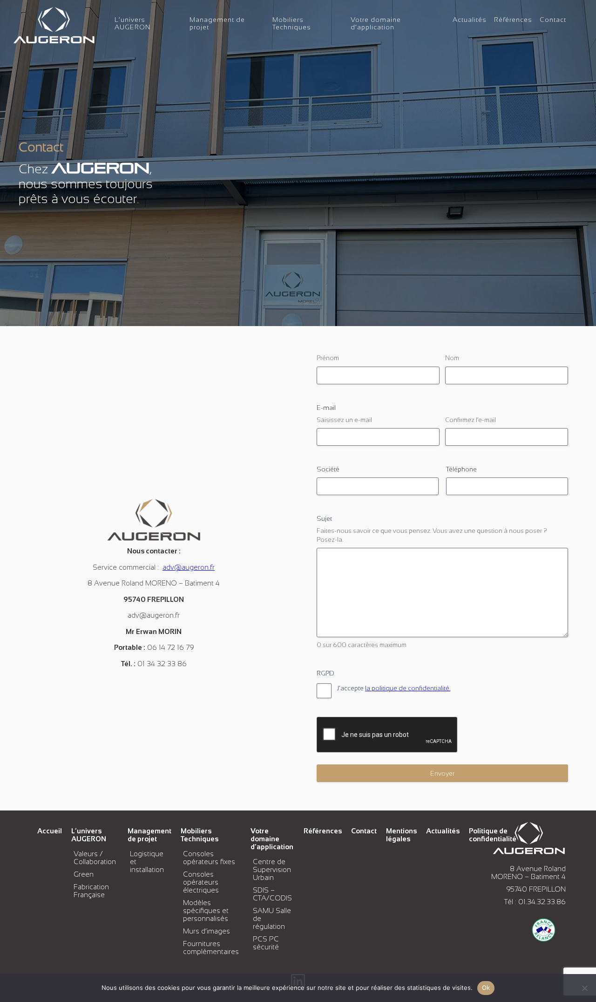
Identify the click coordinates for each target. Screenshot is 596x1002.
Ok (486, 987)
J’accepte (393, 688)
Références (513, 19)
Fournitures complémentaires (211, 947)
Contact (553, 19)
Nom (452, 357)
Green (84, 874)
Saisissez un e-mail (344, 419)
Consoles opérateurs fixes (209, 858)
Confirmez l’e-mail (470, 419)
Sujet (324, 518)
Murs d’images (206, 931)
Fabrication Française (91, 891)
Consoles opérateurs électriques (201, 882)
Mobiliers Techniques (291, 23)
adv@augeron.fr (189, 567)
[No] (584, 988)
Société (328, 469)
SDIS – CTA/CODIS (272, 894)
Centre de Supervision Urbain (272, 869)
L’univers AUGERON (132, 23)
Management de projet (149, 835)
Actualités (470, 19)
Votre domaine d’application (376, 23)
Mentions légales (401, 835)
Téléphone (461, 469)
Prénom (328, 357)
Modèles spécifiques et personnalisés (206, 910)
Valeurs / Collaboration (95, 858)
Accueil (49, 831)
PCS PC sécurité (266, 943)
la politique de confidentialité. (407, 688)
